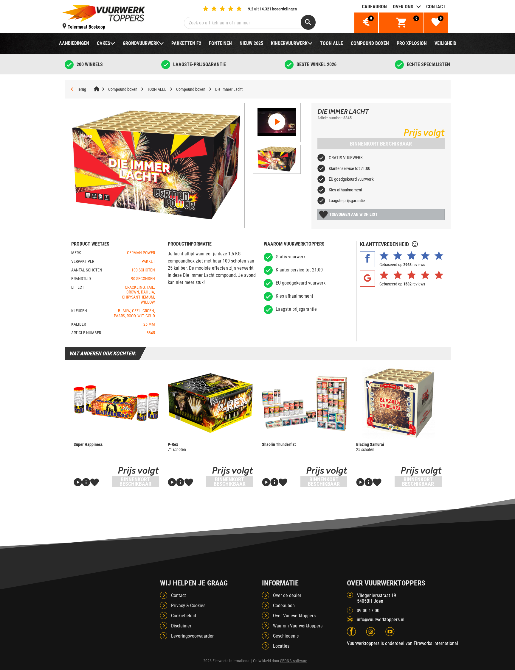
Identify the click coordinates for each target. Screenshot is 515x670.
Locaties (281, 646)
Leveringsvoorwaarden (193, 636)
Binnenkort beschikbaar (381, 143)
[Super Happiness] (116, 403)
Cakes (103, 43)
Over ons (403, 7)
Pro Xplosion (412, 43)
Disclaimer (181, 626)
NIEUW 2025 (251, 43)
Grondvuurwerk (141, 43)
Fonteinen (220, 43)
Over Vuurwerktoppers (294, 616)
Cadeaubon (374, 7)
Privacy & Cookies (188, 605)
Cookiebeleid (183, 616)
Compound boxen (370, 43)
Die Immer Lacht (229, 89)
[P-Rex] (210, 403)
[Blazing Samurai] (398, 403)
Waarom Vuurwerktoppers (297, 626)
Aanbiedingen (74, 43)
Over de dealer (287, 595)
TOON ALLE (331, 43)
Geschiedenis (286, 636)
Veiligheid (445, 43)
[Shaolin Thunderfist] (304, 403)
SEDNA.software (293, 660)
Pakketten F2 (186, 43)
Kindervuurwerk (289, 43)
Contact (436, 7)
